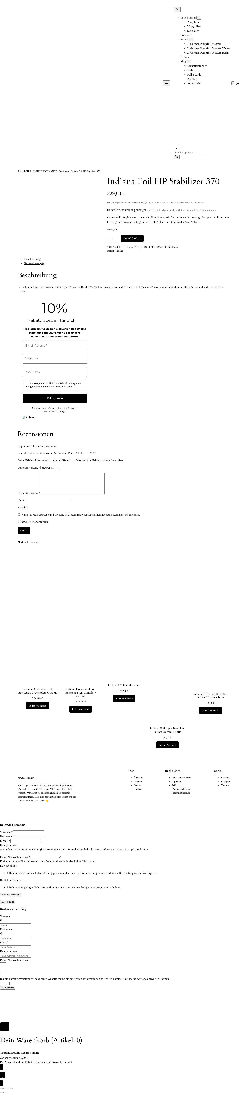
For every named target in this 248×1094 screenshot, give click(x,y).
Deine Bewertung (29, 467)
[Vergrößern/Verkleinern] (1, 1088)
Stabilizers (64, 171)
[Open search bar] (175, 147)
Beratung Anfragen (10, 894)
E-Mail (23, 507)
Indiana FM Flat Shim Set (124, 685)
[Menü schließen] (177, 9)
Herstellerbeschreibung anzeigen (127, 210)
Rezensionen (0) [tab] (34, 263)
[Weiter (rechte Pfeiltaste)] (4, 1092)
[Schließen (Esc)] (11, 1088)
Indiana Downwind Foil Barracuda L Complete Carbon (37, 691)
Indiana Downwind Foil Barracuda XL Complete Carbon (80, 693)
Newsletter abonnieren (34, 521)
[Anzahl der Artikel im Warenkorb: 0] (232, 83)
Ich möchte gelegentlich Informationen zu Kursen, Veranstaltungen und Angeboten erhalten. (65, 887)
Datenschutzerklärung (54, 411)
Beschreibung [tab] (32, 259)
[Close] (4, 1026)
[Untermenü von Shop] (189, 61)
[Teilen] (8, 1088)
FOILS (27, 171)
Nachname (7, 836)
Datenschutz (8, 865)
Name (22, 500)
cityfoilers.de (26, 778)
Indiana (119, 250)
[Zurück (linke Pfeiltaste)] (1, 1092)
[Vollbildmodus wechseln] (4, 1088)
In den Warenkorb (132, 238)
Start (20, 171)
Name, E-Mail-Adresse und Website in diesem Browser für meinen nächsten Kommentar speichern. (81, 514)
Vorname (6, 832)
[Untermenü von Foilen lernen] (198, 18)
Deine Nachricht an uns (15, 857)
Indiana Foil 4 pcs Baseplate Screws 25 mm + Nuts (167, 730)
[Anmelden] (237, 83)
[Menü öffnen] (166, 83)
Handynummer (9, 845)
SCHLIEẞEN (7, 902)
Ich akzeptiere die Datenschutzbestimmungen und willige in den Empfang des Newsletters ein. (53, 385)
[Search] (177, 157)
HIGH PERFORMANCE (45, 171)
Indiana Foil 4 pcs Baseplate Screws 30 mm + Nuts (210, 695)
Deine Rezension (29, 493)
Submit (4, 983)
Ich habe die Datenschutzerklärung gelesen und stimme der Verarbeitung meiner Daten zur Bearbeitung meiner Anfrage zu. (83, 873)
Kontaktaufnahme (10, 880)
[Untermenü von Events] (191, 39)
